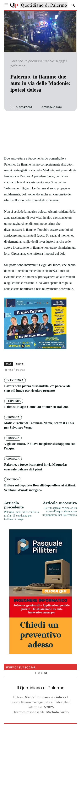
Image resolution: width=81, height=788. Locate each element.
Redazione (26, 107)
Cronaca (13, 417)
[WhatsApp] (55, 122)
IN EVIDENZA (14, 380)
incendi (19, 363)
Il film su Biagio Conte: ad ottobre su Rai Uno (36, 407)
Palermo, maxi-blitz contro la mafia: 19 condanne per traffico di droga (21, 516)
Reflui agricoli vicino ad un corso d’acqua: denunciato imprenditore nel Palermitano (59, 511)
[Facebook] (26, 122)
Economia (13, 401)
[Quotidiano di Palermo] (38, 5)
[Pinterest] (45, 122)
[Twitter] (36, 122)
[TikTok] (38, 672)
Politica (12, 479)
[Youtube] (46, 672)
